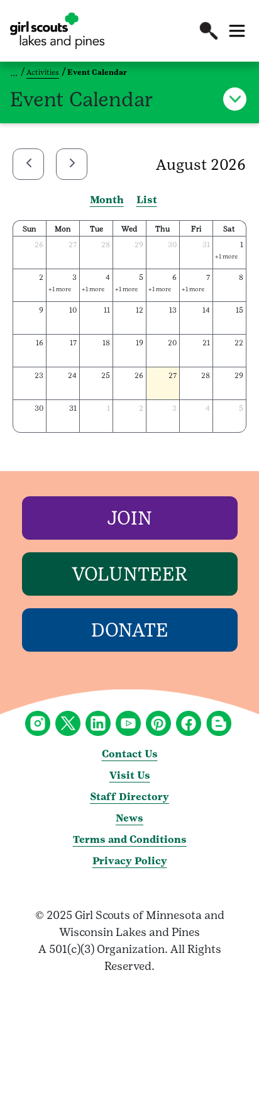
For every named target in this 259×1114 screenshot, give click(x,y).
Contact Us (130, 754)
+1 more (226, 256)
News (129, 818)
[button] (208, 30)
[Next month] (71, 164)
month (107, 200)
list (146, 200)
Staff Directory (129, 797)
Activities (42, 72)
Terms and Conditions (130, 839)
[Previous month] (28, 164)
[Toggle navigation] (237, 30)
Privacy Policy (129, 861)
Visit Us (129, 775)
